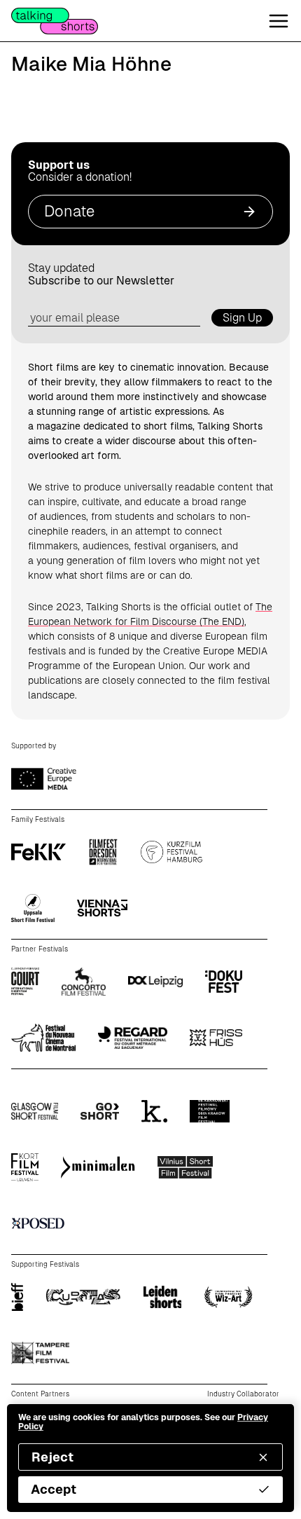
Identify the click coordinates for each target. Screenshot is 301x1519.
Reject (52, 1457)
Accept (53, 1489)
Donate (69, 211)
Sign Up (242, 317)
